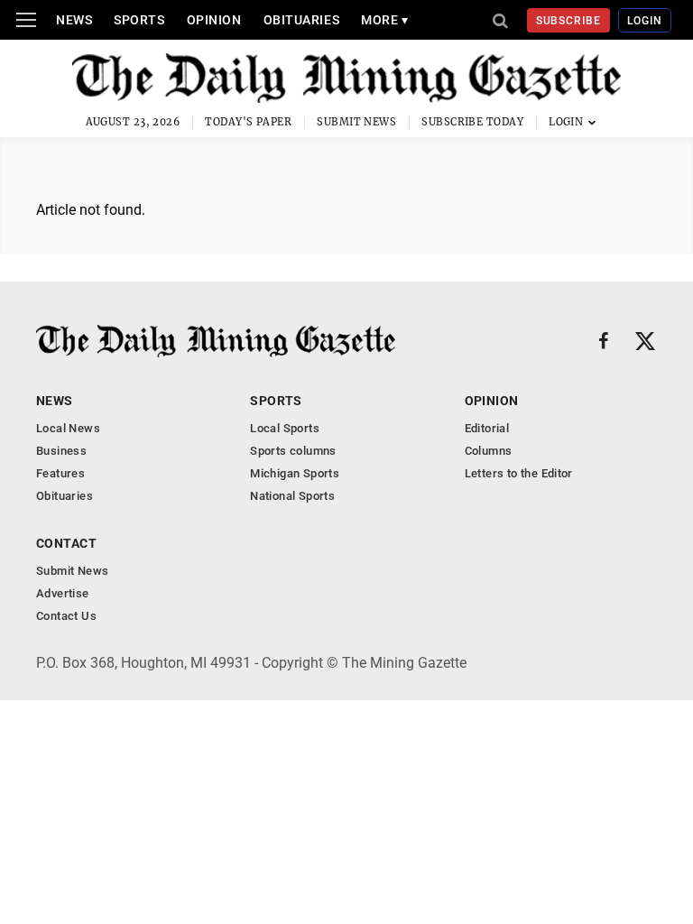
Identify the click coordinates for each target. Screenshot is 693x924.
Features (60, 473)
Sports (139, 20)
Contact (66, 543)
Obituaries (301, 20)
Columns (489, 450)
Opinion (214, 20)
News (74, 20)
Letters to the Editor (519, 473)
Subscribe (569, 20)
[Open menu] (26, 20)
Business (61, 450)
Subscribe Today (472, 122)
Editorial (487, 428)
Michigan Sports (294, 473)
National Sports (292, 496)
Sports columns (293, 450)
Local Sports (284, 428)
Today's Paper (248, 122)
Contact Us (66, 616)
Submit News (356, 122)
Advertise (62, 593)
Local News (68, 428)
